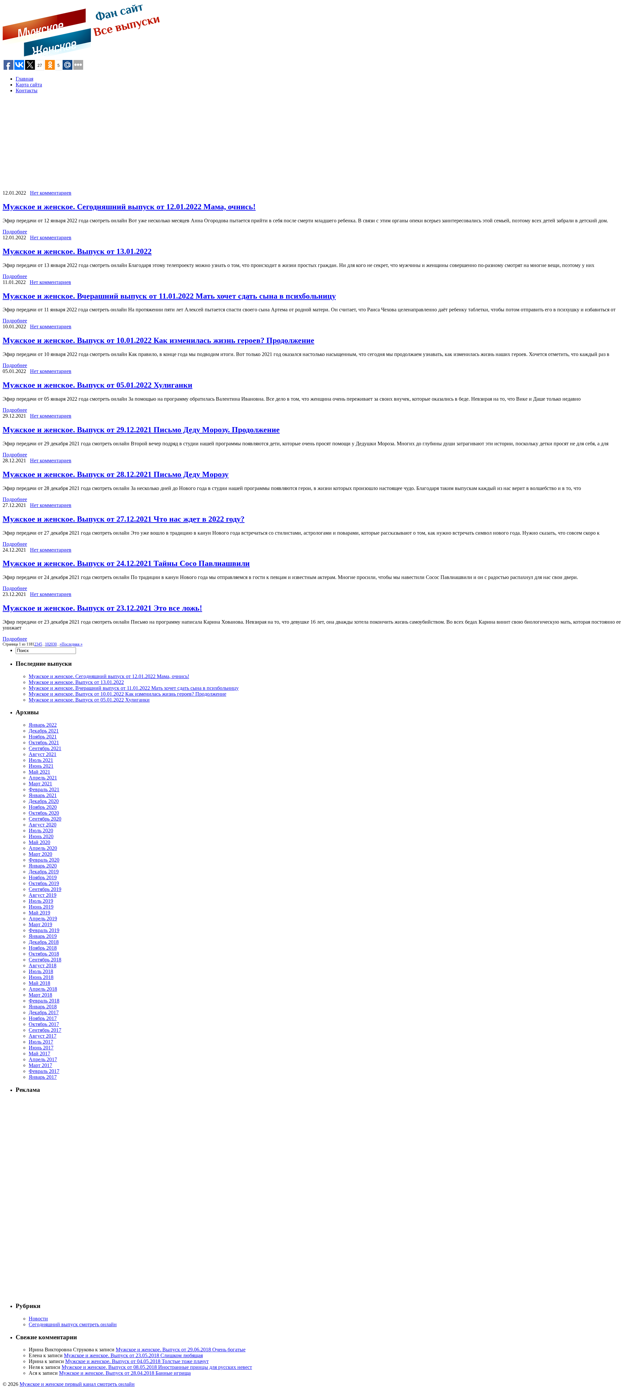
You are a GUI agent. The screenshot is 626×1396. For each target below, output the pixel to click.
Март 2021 (40, 783)
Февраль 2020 (44, 860)
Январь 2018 (43, 1006)
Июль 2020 (41, 830)
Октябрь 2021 (44, 742)
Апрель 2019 (43, 918)
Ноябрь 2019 (43, 877)
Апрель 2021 (43, 777)
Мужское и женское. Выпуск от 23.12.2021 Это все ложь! (102, 608)
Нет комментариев (50, 193)
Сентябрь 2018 (45, 959)
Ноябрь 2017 (43, 1018)
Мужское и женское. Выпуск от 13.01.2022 (77, 251)
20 (51, 644)
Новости (38, 1318)
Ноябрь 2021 (43, 736)
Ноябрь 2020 (43, 807)
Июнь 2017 (41, 1047)
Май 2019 (39, 912)
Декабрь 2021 (44, 731)
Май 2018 (39, 983)
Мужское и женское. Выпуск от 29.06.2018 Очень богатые (181, 1349)
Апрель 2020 (43, 848)
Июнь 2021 (41, 766)
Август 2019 (42, 895)
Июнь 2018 (41, 977)
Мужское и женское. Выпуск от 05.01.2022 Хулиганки (97, 385)
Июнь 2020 (41, 836)
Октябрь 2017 (44, 1024)
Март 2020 (40, 854)
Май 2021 (39, 772)
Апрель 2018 (43, 989)
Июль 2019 (41, 901)
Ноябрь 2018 (43, 948)
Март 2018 (40, 995)
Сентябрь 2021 (45, 748)
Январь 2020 (43, 866)
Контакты (26, 90)
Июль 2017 (41, 1042)
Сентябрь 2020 (45, 819)
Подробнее (15, 231)
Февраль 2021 (44, 789)
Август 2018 (42, 965)
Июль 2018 (41, 971)
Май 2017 (39, 1053)
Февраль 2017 (44, 1071)
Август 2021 (42, 754)
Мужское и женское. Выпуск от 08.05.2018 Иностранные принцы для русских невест (157, 1367)
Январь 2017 (43, 1077)
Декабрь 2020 (44, 801)
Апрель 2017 (43, 1059)
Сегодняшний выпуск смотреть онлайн (73, 1324)
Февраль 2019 (44, 930)
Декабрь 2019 (44, 871)
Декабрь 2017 (44, 1012)
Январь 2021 (43, 795)
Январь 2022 (43, 725)
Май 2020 (39, 842)
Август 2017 (42, 1036)
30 (55, 644)
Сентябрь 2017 (45, 1030)
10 (47, 644)
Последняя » (72, 644)
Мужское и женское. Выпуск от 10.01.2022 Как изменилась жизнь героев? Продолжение (158, 340)
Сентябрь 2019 (45, 889)
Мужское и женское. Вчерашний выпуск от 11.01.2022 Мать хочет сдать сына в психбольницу (169, 296)
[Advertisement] (198, 144)
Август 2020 (42, 824)
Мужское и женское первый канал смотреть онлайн (77, 1384)
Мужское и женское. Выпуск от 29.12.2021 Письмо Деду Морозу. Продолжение (141, 429)
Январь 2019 (43, 936)
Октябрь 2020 (44, 813)
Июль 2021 (41, 760)
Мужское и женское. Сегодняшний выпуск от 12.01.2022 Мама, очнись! (129, 206)
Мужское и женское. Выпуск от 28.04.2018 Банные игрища (125, 1373)
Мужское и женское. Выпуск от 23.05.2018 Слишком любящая (133, 1355)
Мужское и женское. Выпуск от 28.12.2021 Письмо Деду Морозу (116, 474)
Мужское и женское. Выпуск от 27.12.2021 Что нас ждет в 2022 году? (124, 519)
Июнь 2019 (41, 907)
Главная (24, 79)
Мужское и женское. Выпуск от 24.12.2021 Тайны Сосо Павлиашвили (126, 563)
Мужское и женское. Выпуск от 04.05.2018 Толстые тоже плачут (137, 1361)
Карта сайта (29, 84)
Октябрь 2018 (44, 954)
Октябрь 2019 (44, 883)
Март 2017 (40, 1065)
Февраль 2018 (44, 1000)
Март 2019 (40, 924)
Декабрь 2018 (44, 942)
